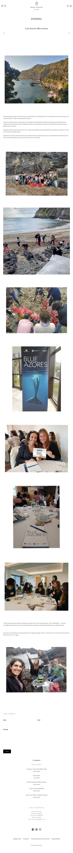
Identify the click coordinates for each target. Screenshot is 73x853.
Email (38, 720)
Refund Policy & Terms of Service (40, 839)
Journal (36, 18)
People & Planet (56, 839)
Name (4, 720)
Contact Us (26, 839)
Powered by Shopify (36, 845)
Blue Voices (36, 775)
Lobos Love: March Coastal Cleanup (36, 795)
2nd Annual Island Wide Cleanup (36, 782)
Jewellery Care (17, 839)
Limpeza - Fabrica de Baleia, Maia (37, 769)
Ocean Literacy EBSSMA (36, 788)
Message (5, 729)
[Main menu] (2, 6)
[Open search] (5, 6)
